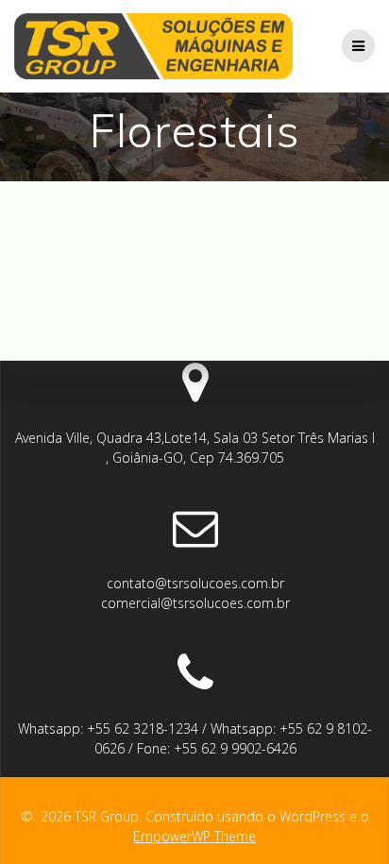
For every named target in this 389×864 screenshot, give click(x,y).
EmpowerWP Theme (194, 836)
